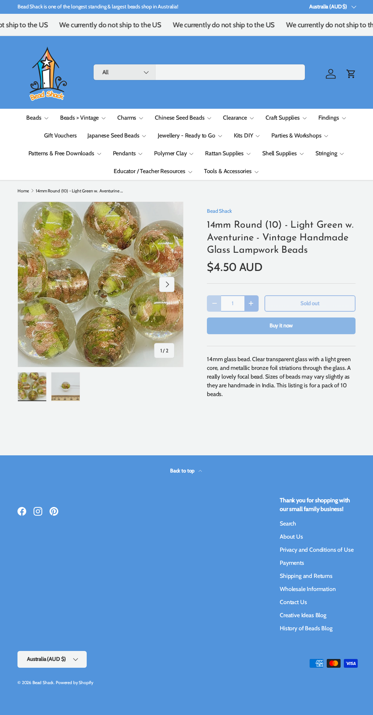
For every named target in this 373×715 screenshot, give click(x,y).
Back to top (183, 470)
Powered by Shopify (74, 682)
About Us (291, 536)
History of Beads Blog (306, 628)
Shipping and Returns (306, 575)
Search (288, 523)
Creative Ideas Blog (303, 615)
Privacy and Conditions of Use (316, 549)
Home (23, 191)
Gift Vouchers (60, 135)
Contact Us (293, 602)
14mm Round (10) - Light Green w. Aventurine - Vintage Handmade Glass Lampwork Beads (79, 191)
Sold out (310, 303)
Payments (292, 562)
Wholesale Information (308, 589)
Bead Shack (219, 211)
